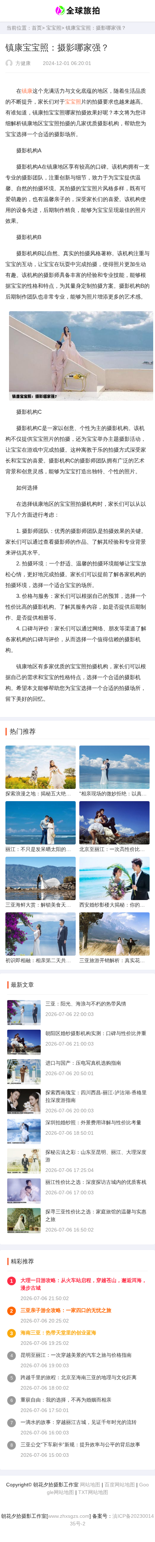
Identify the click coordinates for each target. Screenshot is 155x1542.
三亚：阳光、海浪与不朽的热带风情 (85, 1004)
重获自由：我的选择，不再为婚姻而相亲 (66, 1400)
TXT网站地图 (93, 1492)
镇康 (27, 91)
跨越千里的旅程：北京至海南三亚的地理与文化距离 (79, 1377)
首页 (37, 28)
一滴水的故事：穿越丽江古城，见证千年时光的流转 (79, 1422)
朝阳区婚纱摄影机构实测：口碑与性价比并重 (95, 1033)
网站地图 (90, 1484)
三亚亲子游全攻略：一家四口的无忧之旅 (66, 1310)
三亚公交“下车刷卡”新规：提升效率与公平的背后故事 (80, 1444)
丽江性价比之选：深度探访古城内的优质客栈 (95, 1182)
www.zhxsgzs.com (68, 1516)
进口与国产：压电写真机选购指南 (83, 1063)
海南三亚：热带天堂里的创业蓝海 (58, 1332)
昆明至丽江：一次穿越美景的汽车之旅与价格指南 (76, 1355)
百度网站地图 (120, 1484)
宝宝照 (53, 28)
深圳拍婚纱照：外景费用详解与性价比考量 (93, 1122)
